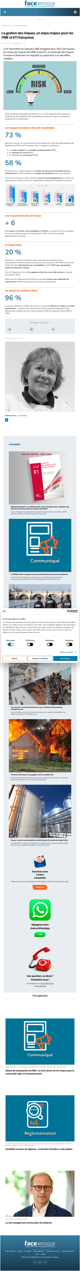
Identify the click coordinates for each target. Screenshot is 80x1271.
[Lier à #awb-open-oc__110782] (4, 12)
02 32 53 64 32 (47, 983)
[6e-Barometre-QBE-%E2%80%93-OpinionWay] (40, 185)
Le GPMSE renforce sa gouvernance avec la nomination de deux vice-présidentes (39, 574)
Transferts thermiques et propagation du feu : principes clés (32, 774)
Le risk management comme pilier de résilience (29, 1222)
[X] (9, 329)
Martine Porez (16, 43)
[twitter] (35, 1262)
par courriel (41, 986)
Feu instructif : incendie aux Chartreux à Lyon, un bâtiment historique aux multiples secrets (37, 708)
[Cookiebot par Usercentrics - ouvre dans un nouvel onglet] (68, 611)
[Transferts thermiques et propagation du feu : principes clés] (40, 720)
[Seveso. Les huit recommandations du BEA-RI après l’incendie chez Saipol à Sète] (40, 786)
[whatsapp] (45, 1262)
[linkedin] (6, 419)
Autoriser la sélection (40, 658)
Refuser (15, 658)
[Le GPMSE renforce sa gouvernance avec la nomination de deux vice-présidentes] (40, 520)
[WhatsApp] (53, 329)
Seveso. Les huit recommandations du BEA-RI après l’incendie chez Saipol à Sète (39, 840)
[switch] (30, 644)
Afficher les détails (66, 652)
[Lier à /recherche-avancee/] (75, 12)
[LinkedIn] (31, 329)
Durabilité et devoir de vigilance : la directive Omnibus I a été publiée (39, 1149)
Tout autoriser (65, 658)
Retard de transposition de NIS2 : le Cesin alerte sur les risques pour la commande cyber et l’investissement (40, 1072)
